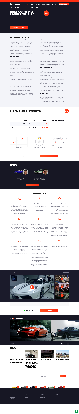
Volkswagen (12, 398)
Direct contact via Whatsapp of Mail (19, 27)
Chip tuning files (42, 397)
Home (11, 7)
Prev (62, 344)
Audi (11, 394)
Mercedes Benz (12, 397)
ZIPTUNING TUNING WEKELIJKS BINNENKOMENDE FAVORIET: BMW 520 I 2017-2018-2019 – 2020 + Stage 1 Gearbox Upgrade (31, 364)
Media (26, 395)
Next (68, 344)
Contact (56, 4)
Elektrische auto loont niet (47, 360)
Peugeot (18, 7)
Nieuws (26, 397)
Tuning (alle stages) (43, 395)
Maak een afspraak (49, 155)
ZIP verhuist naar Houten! (62, 360)
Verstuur (63, 376)
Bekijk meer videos (66, 272)
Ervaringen (48, 4)
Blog (52, 4)
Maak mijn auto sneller (63, 4)
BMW (11, 395)
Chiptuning (27, 4)
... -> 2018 (24, 7)
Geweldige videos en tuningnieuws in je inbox (27, 376)
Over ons (26, 394)
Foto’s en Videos (37, 4)
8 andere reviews (47, 184)
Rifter (22, 7)
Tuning (32, 4)
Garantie (43, 4)
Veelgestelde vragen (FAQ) (59, 395)
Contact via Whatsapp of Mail (30, 310)
